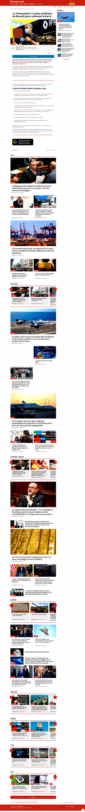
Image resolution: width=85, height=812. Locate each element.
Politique (21, 4)
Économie (16, 4)
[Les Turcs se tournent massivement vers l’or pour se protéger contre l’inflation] (33, 529)
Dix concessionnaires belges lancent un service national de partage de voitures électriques (33, 134)
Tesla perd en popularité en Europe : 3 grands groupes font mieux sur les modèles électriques (34, 80)
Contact (12, 802)
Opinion (61, 6)
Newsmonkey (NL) (14, 807)
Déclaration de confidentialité (32, 802)
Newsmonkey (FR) (22, 807)
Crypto (73, 6)
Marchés (25, 4)
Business (13, 44)
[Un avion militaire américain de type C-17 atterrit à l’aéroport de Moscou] (66, 13)
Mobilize (17, 95)
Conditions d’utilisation (20, 802)
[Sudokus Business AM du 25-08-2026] (16, 649)
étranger (52, 757)
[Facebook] (63, 802)
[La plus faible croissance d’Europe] (39, 603)
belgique (33, 612)
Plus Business (68, 59)
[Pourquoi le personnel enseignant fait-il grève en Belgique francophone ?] (21, 259)
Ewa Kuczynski (21, 46)
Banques (12, 378)
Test (68, 6)
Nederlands (72, 802)
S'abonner (72, 4)
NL (74, 1)
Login (71, 1)
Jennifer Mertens (22, 791)
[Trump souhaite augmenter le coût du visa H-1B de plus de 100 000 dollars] (21, 564)
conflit (12, 417)
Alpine (49, 94)
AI (12, 757)
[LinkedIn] (67, 802)
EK (13, 48)
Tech (64, 6)
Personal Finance (31, 4)
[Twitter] (65, 802)
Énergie (56, 6)
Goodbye (29, 807)
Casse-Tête (13, 655)
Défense (12, 207)
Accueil (11, 8)
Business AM (21, 192)
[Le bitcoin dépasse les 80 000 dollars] (45, 346)
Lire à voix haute (33, 56)
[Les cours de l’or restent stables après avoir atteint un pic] (45, 259)
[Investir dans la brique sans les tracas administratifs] (20, 603)
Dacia (52, 94)
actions (13, 704)
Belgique (12, 4)
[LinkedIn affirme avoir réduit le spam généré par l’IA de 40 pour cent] (20, 748)
